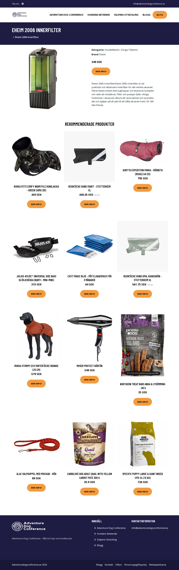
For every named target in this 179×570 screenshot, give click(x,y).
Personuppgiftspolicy (135, 564)
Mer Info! (101, 71)
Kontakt (109, 564)
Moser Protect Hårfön (90, 365)
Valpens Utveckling (126, 14)
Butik (160, 14)
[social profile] (23, 3)
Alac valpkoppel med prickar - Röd (36, 474)
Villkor (118, 564)
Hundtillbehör (112, 49)
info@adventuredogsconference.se (149, 3)
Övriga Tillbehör (129, 49)
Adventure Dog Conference (66, 14)
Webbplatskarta (157, 564)
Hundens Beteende (99, 14)
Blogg (146, 14)
